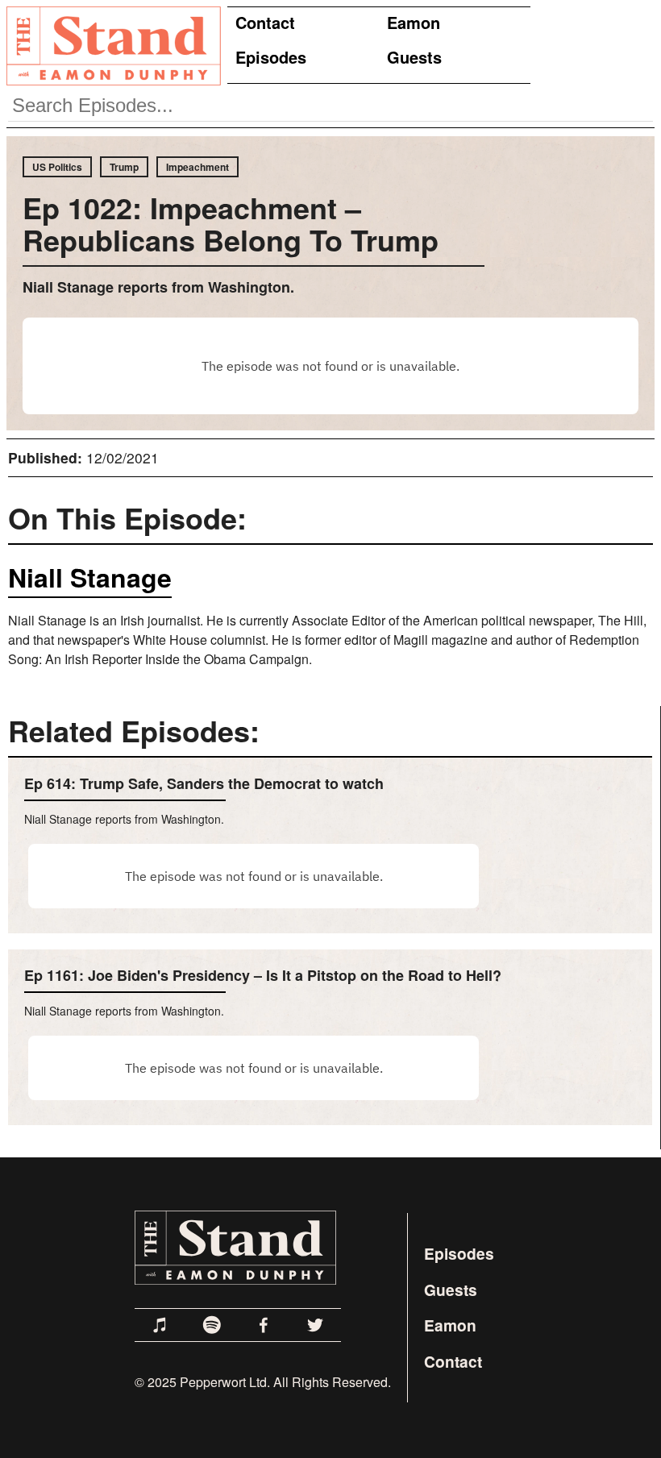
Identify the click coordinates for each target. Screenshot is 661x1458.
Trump (124, 167)
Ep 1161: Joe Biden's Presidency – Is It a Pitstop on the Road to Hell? (262, 975)
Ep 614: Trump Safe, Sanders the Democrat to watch (204, 783)
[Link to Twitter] (315, 1325)
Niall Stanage (90, 577)
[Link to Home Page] (110, 45)
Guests (414, 57)
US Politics (57, 167)
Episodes (270, 57)
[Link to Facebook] (263, 1325)
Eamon (413, 22)
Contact (265, 22)
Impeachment (197, 167)
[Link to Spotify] (212, 1325)
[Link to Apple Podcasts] (160, 1325)
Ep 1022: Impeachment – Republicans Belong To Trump (231, 223)
